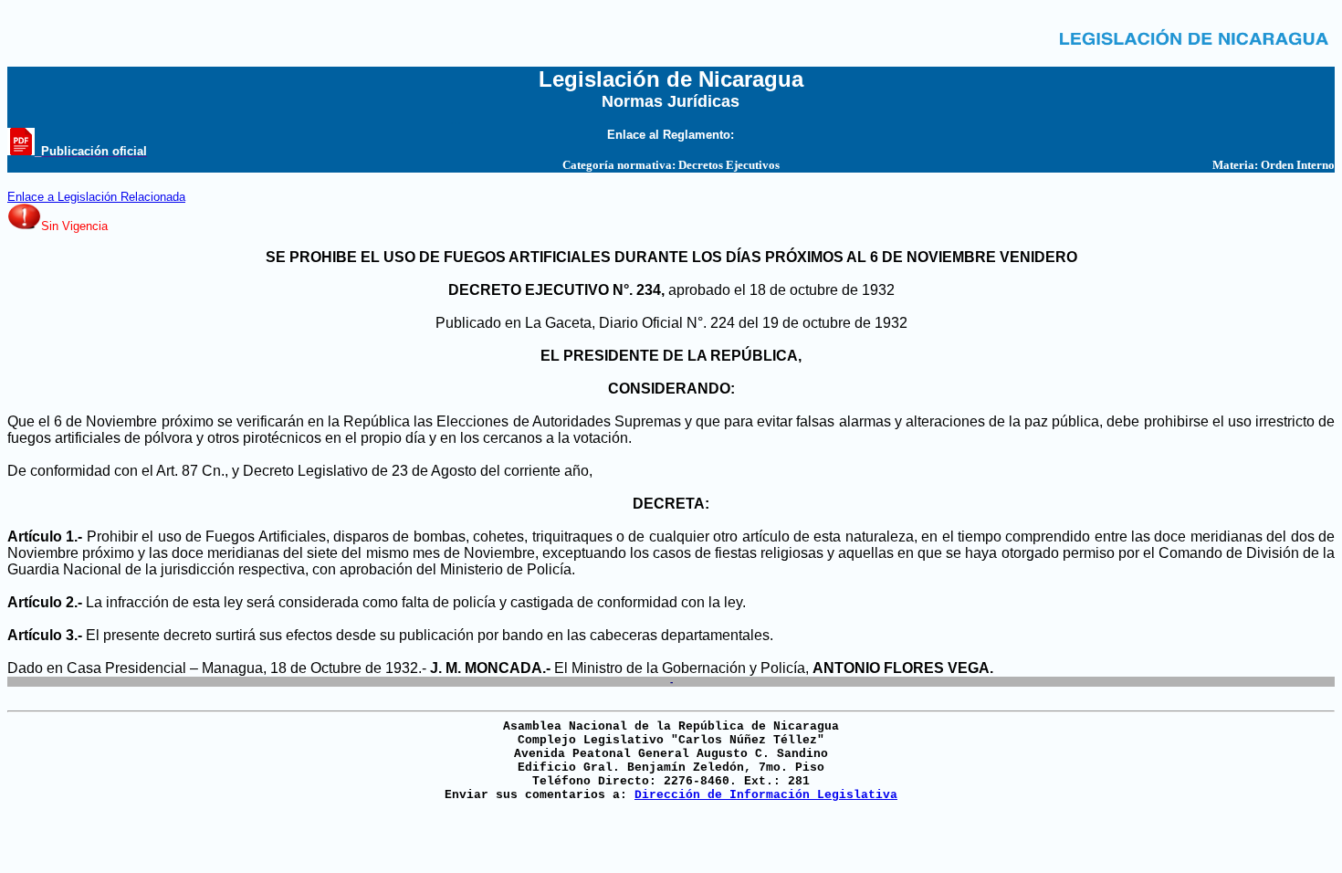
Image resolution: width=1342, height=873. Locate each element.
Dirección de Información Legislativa (765, 795)
